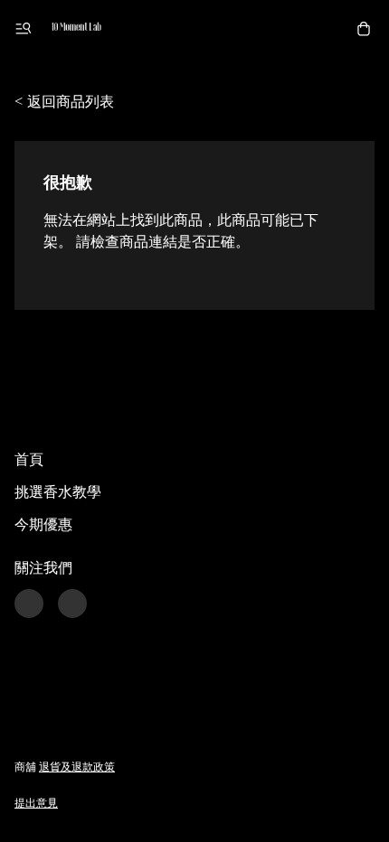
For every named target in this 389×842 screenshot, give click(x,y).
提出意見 (36, 802)
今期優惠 (43, 523)
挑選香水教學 (57, 491)
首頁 (28, 458)
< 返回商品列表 (64, 100)
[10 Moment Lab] (76, 28)
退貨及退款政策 (77, 766)
